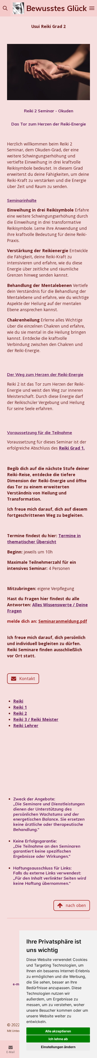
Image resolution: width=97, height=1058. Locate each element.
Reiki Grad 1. (72, 448)
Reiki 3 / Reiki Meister (35, 719)
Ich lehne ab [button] (58, 1039)
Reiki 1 (20, 707)
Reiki (18, 701)
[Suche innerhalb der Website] (5, 8)
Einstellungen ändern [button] (58, 1047)
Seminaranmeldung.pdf (62, 621)
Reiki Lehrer (25, 725)
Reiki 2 (20, 713)
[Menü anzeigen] (92, 8)
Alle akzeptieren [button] (58, 1031)
